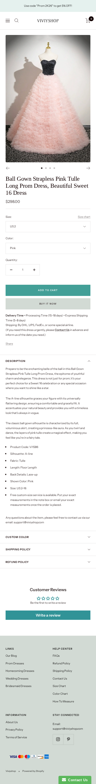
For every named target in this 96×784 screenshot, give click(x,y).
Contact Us (60, 678)
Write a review (48, 615)
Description (15, 361)
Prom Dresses (15, 663)
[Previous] (8, 168)
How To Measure (63, 701)
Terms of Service (16, 737)
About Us (12, 722)
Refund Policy (17, 562)
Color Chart (60, 693)
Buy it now (48, 303)
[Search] (16, 20)
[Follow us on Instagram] (58, 739)
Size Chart (59, 686)
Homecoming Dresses (20, 671)
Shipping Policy (18, 549)
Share (9, 343)
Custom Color (17, 537)
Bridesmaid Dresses (18, 686)
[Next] (88, 168)
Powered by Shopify (33, 771)
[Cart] (88, 20)
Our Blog (11, 655)
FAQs (56, 655)
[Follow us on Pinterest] (68, 739)
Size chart (84, 217)
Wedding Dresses (17, 678)
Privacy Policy (14, 729)
